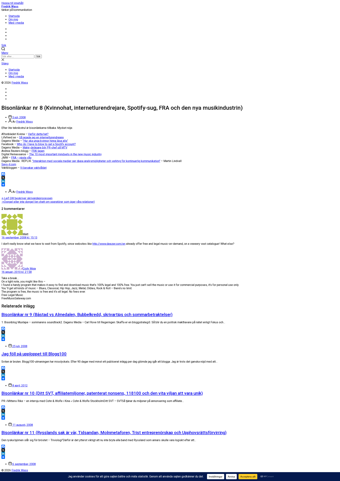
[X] (170, 177)
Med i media (16, 22)
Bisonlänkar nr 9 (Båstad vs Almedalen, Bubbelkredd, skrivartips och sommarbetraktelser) (86, 314)
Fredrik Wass (9, 6)
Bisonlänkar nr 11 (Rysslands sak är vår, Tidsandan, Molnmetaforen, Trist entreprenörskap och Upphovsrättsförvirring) (113, 432)
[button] (170, 53)
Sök (38, 56)
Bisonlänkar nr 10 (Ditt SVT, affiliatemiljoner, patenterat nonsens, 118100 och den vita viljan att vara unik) (102, 393)
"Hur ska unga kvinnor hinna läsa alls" (45, 140)
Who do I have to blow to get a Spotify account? (46, 144)
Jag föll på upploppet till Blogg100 (34, 353)
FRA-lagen (38, 151)
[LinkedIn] (170, 181)
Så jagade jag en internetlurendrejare (41, 137)
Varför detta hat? (38, 134)
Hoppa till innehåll (12, 3)
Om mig (13, 19)
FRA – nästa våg (21, 157)
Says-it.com (8, 164)
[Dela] (170, 184)
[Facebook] (170, 174)
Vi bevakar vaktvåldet (33, 167)
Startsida (14, 16)
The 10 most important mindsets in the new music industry (65, 154)
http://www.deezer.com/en (108, 243)
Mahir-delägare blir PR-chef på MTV (45, 147)
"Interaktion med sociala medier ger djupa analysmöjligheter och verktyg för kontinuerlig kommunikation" (96, 161)
